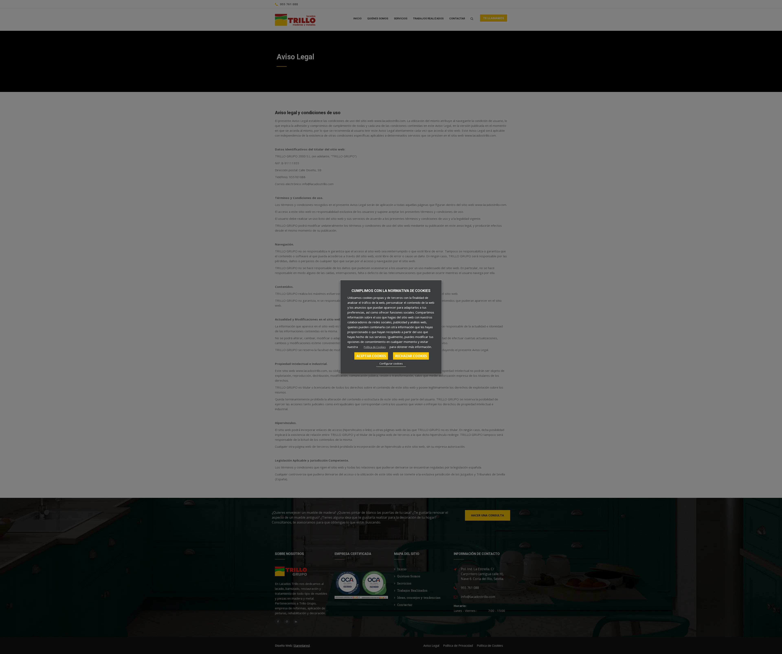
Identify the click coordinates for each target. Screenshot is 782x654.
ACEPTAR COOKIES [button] (371, 356)
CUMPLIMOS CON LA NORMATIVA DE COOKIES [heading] (391, 290)
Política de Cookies (375, 347)
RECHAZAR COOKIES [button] (411, 356)
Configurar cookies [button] (391, 363)
